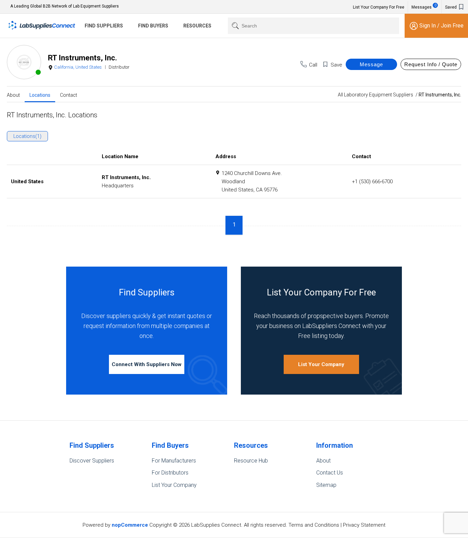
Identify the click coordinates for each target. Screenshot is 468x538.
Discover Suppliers (92, 460)
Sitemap (326, 485)
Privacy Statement (364, 525)
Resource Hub (251, 460)
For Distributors (170, 472)
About (13, 94)
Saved (451, 7)
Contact (68, 94)
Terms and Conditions (313, 525)
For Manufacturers (174, 460)
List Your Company (321, 364)
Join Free (452, 25)
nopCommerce (130, 525)
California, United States (78, 67)
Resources (197, 25)
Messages (423, 6)
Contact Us (329, 472)
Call (313, 65)
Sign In (428, 25)
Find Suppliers (104, 25)
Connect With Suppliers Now (147, 364)
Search (234, 25)
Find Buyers (153, 25)
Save (336, 65)
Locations (39, 94)
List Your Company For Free (378, 7)
